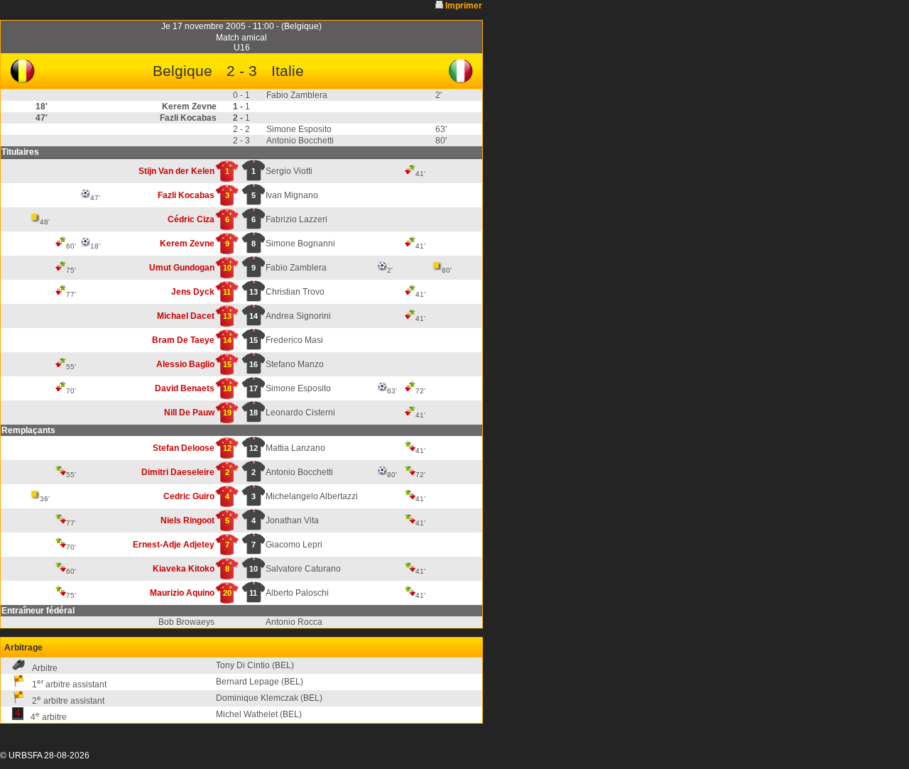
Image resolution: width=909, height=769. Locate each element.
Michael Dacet (185, 316)
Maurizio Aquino (182, 593)
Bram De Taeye (183, 340)
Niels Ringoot (187, 520)
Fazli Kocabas (186, 195)
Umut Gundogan (181, 268)
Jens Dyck (192, 292)
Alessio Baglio (185, 364)
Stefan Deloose (183, 448)
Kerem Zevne (187, 244)
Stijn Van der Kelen (176, 171)
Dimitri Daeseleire (177, 472)
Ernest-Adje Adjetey (173, 545)
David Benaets (184, 388)
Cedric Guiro (188, 496)
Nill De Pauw (189, 413)
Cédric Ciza (191, 219)
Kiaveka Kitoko (183, 569)
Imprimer (463, 6)
